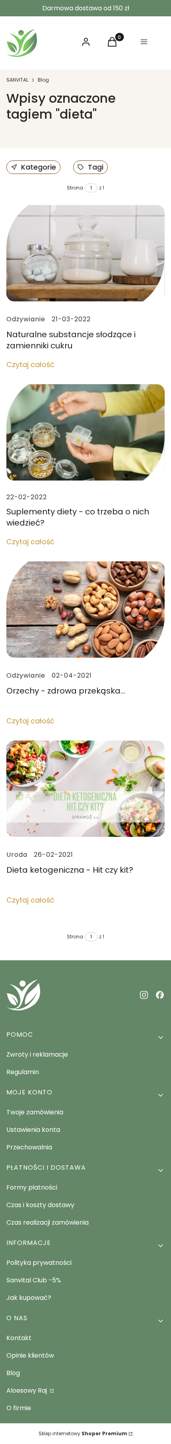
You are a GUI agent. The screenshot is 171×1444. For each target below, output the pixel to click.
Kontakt (18, 1337)
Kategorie (38, 167)
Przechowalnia (29, 1147)
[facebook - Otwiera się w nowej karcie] (160, 995)
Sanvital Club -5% (33, 1280)
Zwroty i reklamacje (37, 1054)
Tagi (95, 167)
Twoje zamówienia (34, 1112)
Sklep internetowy (83, 1433)
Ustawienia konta (33, 1129)
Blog (43, 79)
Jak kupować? (28, 1297)
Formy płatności (31, 1187)
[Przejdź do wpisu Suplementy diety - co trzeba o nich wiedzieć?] (85, 432)
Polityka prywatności (39, 1262)
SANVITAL (17, 79)
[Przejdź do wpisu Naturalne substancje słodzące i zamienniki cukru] (85, 253)
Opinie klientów (30, 1355)
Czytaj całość (30, 364)
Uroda (16, 854)
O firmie (18, 1408)
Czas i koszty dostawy (40, 1205)
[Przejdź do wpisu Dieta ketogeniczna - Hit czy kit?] (85, 789)
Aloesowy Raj (27, 1390)
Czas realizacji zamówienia (47, 1222)
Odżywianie (25, 319)
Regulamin (22, 1072)
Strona (75, 187)
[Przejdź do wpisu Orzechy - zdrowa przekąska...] (85, 609)
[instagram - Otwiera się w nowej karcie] (144, 995)
